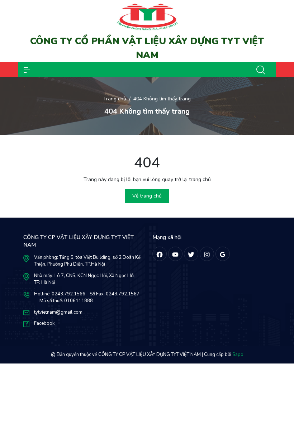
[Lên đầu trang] (282, 390)
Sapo (237, 354)
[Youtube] (175, 254)
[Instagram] (207, 254)
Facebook (44, 323)
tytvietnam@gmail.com (58, 312)
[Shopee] (191, 254)
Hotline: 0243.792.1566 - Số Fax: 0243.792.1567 (86, 294)
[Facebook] (159, 254)
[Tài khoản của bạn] (26, 69)
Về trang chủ (147, 196)
